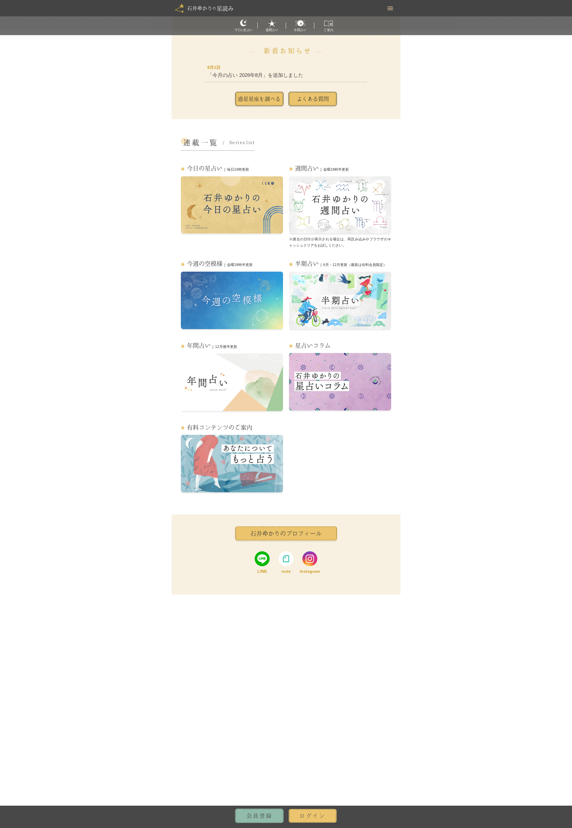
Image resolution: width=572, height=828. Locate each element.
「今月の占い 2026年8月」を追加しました (255, 75)
